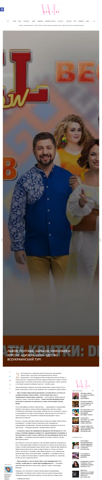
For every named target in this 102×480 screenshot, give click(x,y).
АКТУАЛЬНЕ (9, 347)
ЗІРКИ (35, 25)
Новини (18, 347)
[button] (2, 9)
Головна (20, 25)
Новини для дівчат (28, 25)
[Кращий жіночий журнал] (51, 9)
